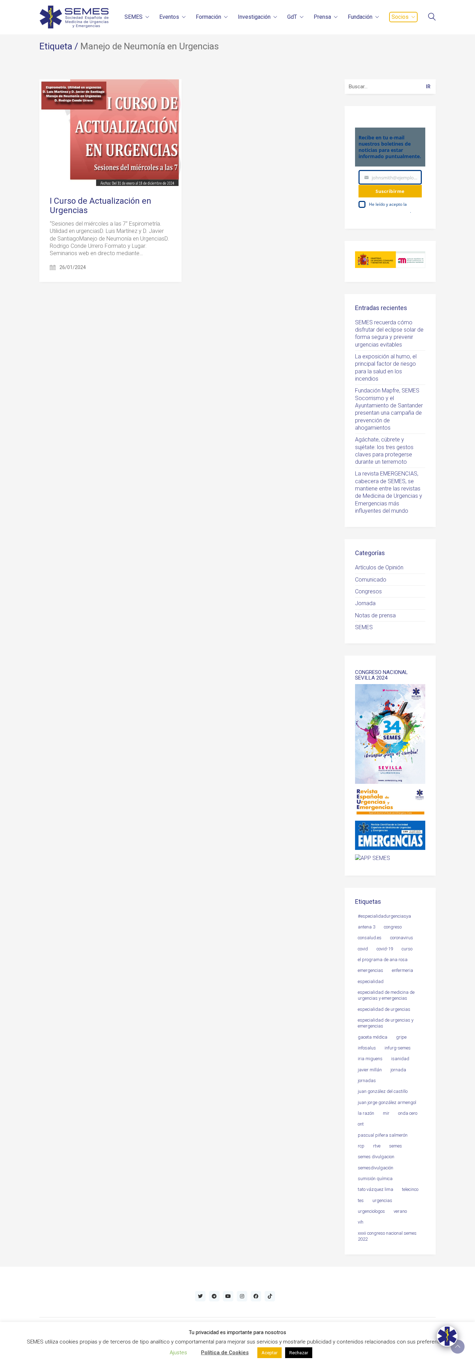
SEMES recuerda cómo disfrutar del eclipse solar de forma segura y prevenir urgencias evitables (389, 333)
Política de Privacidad (389, 211)
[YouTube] (228, 1296)
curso (407, 948)
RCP (361, 1145)
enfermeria (402, 970)
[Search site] (432, 17)
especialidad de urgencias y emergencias (385, 1023)
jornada (398, 1069)
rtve (376, 1145)
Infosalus (367, 1047)
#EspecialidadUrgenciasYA (384, 916)
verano (400, 1211)
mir (386, 1113)
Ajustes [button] (178, 1352)
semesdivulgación (375, 1167)
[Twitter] (200, 1296)
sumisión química (375, 1178)
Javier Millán (370, 1069)
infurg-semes (398, 1047)
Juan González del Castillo (383, 1091)
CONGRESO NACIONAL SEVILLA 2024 (381, 675)
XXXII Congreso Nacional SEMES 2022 (387, 1236)
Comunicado (370, 579)
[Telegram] (214, 1296)
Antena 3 (366, 926)
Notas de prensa (375, 615)
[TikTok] (270, 1296)
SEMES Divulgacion (376, 1156)
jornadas (367, 1080)
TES (361, 1200)
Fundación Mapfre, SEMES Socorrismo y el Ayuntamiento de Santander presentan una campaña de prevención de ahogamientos (389, 409)
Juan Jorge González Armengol (387, 1102)
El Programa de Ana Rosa (383, 959)
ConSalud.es (369, 937)
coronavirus (401, 937)
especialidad (371, 981)
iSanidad (400, 1058)
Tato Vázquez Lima (375, 1189)
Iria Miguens (370, 1058)
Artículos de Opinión (379, 567)
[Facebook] (256, 1296)
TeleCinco (410, 1189)
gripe (401, 1037)
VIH (360, 1222)
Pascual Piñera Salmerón (383, 1135)
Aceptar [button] (269, 1352)
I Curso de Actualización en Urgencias (100, 205)
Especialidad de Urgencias (384, 1009)
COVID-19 (385, 948)
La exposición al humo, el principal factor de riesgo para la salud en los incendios (386, 367)
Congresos (368, 591)
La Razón (366, 1113)
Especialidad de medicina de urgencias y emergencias (386, 995)
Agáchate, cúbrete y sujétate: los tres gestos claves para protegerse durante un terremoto (384, 450)
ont (361, 1124)
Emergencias (370, 970)
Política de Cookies (225, 1352)
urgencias (382, 1200)
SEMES (364, 627)
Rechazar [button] (298, 1352)
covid (363, 948)
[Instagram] (242, 1296)
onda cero (407, 1113)
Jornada (365, 603)
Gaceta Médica (372, 1037)
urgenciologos (371, 1211)
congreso (393, 926)
